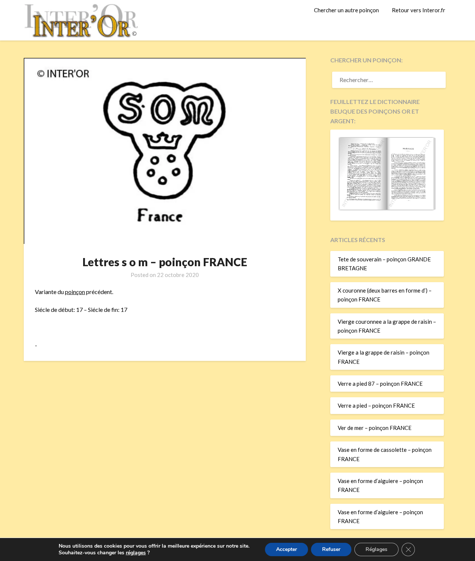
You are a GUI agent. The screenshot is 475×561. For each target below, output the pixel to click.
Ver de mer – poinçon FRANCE (375, 427)
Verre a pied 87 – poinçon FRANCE (380, 383)
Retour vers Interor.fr (418, 10)
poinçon (75, 291)
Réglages (376, 549)
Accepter (286, 549)
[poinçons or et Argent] (387, 208)
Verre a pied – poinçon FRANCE (376, 405)
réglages (136, 552)
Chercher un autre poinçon (346, 10)
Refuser (331, 549)
